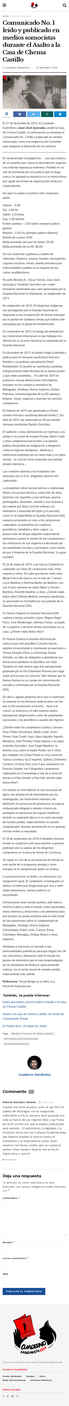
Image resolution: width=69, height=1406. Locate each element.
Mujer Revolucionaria (14, 1380)
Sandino (30, 1376)
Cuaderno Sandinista (17, 67)
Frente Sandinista (21, 16)
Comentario (11, 1198)
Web (5, 1274)
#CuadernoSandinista (16, 1044)
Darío (42, 1376)
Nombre (9, 1242)
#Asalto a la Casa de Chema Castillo (33, 1033)
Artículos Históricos (41, 1380)
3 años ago (47, 1102)
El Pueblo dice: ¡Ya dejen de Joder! (25, 1026)
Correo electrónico (16, 1258)
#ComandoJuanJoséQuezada (21, 1038)
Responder (10, 1160)
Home (6, 16)
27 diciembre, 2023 (46, 67)
